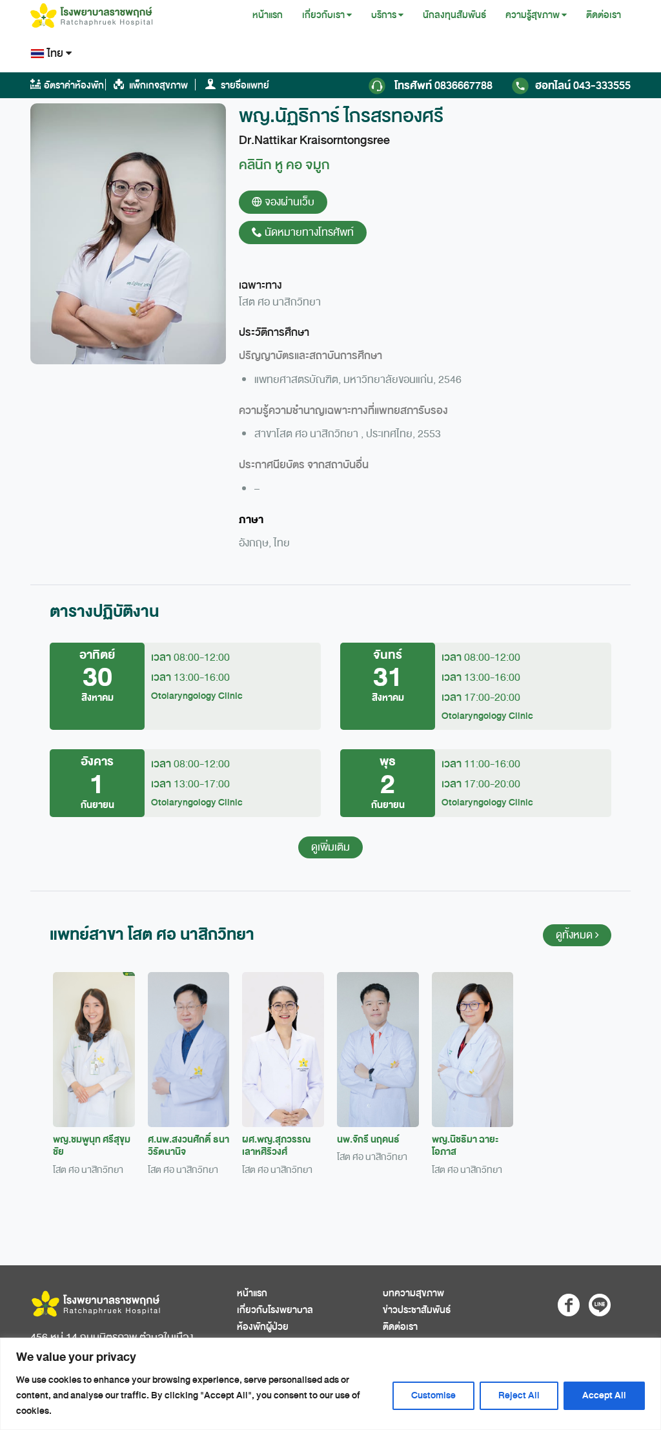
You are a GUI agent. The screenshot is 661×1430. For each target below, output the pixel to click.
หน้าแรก (267, 15)
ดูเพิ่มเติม (330, 847)
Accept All (604, 1395)
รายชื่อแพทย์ (244, 85)
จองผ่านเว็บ (288, 202)
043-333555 (583, 85)
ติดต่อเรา (603, 15)
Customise (433, 1395)
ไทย (55, 53)
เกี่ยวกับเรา (323, 15)
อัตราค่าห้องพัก (74, 85)
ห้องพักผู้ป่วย (263, 1327)
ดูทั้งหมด (575, 935)
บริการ (383, 15)
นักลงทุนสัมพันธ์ (454, 15)
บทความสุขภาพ (413, 1293)
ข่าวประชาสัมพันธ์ (417, 1310)
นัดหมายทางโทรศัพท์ (308, 232)
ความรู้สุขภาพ (532, 15)
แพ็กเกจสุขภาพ (157, 85)
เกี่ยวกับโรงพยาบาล (275, 1310)
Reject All (519, 1395)
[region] (330, 1384)
